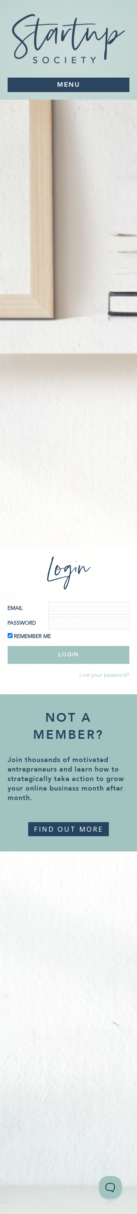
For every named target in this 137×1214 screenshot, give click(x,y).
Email (15, 608)
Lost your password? (104, 675)
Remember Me (32, 636)
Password (22, 623)
